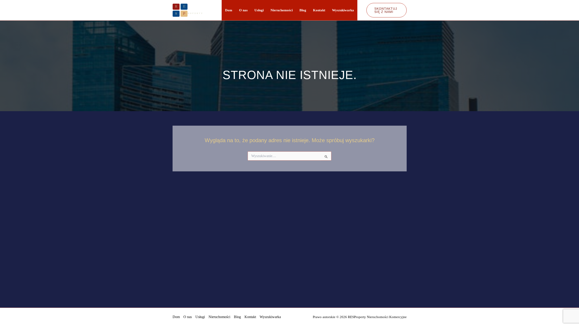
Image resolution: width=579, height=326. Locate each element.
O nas (243, 10)
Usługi (259, 10)
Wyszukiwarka (343, 10)
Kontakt (319, 10)
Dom (228, 10)
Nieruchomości (282, 10)
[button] (386, 10)
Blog (302, 10)
